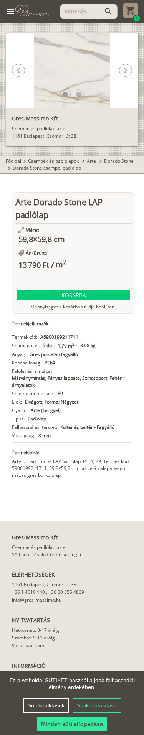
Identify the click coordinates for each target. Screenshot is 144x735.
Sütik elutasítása (97, 705)
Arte (92, 161)
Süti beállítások (46, 705)
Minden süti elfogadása (72, 724)
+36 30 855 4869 (66, 592)
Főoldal (13, 161)
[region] (72, 703)
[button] (65, 94)
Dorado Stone (119, 161)
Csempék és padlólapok (54, 161)
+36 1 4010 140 (28, 592)
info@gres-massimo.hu (36, 600)
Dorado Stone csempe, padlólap (47, 168)
